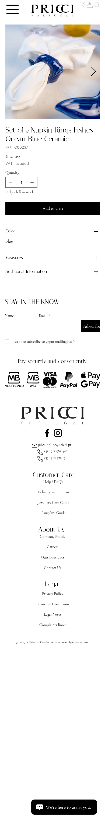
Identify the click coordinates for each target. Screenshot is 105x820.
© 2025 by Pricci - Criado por (35, 642)
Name (10, 315)
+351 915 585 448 (55, 451)
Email (44, 315)
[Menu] (13, 9)
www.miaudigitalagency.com (72, 642)
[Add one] (32, 182)
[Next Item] (94, 72)
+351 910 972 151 (55, 457)
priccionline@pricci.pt (54, 444)
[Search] (97, 5)
